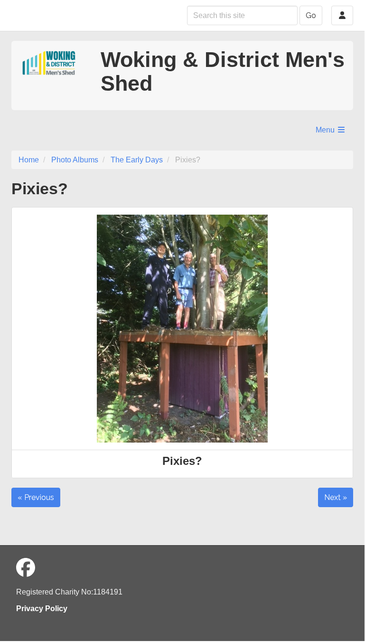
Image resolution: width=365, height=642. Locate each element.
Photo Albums (74, 160)
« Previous (36, 497)
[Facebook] (25, 567)
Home (29, 160)
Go (311, 15)
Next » (335, 497)
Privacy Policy (41, 608)
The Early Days (137, 160)
